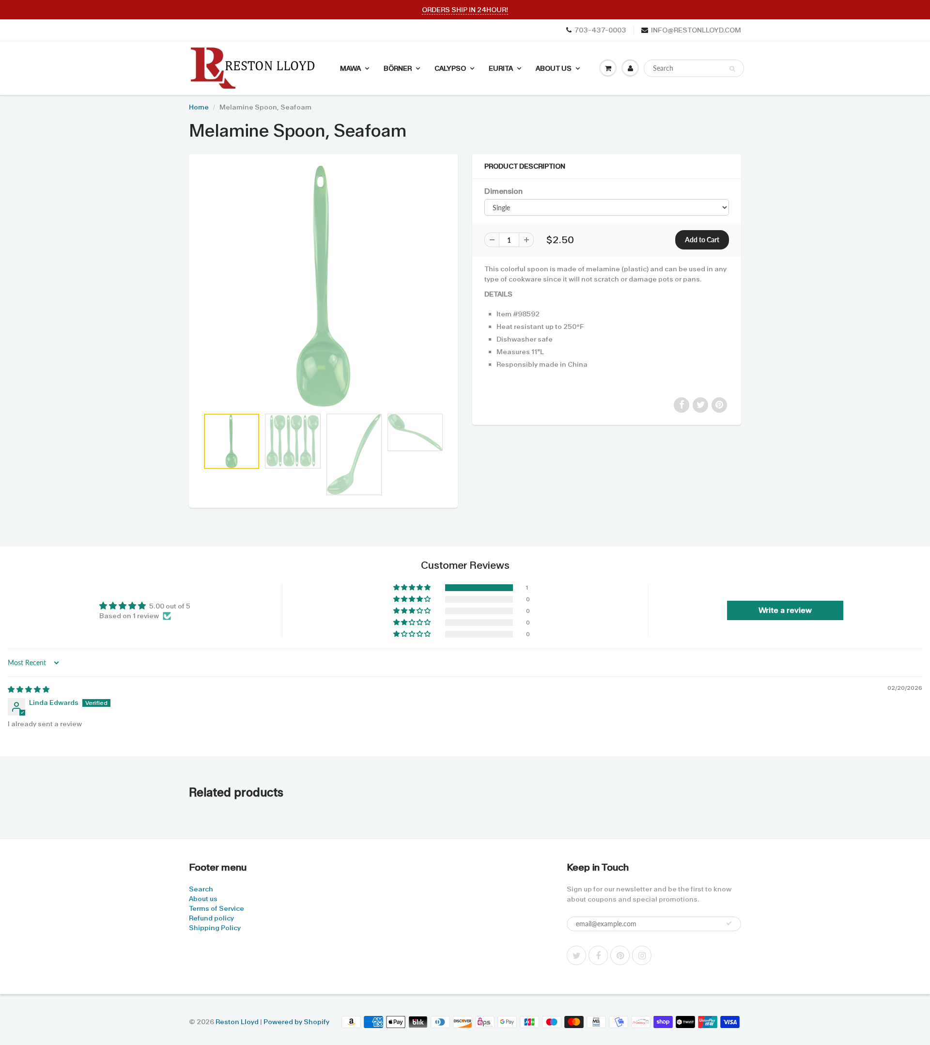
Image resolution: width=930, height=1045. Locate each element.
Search (201, 889)
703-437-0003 (600, 30)
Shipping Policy (215, 927)
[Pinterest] (620, 955)
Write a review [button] (785, 610)
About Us (554, 68)
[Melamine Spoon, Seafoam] (323, 286)
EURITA (501, 68)
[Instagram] (641, 955)
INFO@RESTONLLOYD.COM (696, 30)
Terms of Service (216, 908)
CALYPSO (450, 68)
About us (203, 898)
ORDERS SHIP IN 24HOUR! (465, 9)
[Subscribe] (729, 923)
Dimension (503, 191)
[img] (28, 689)
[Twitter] (576, 955)
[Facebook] (598, 955)
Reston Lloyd (237, 1021)
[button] (412, 587)
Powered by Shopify (296, 1021)
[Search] (732, 69)
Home (199, 107)
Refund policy (211, 918)
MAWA (350, 68)
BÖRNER (398, 68)
